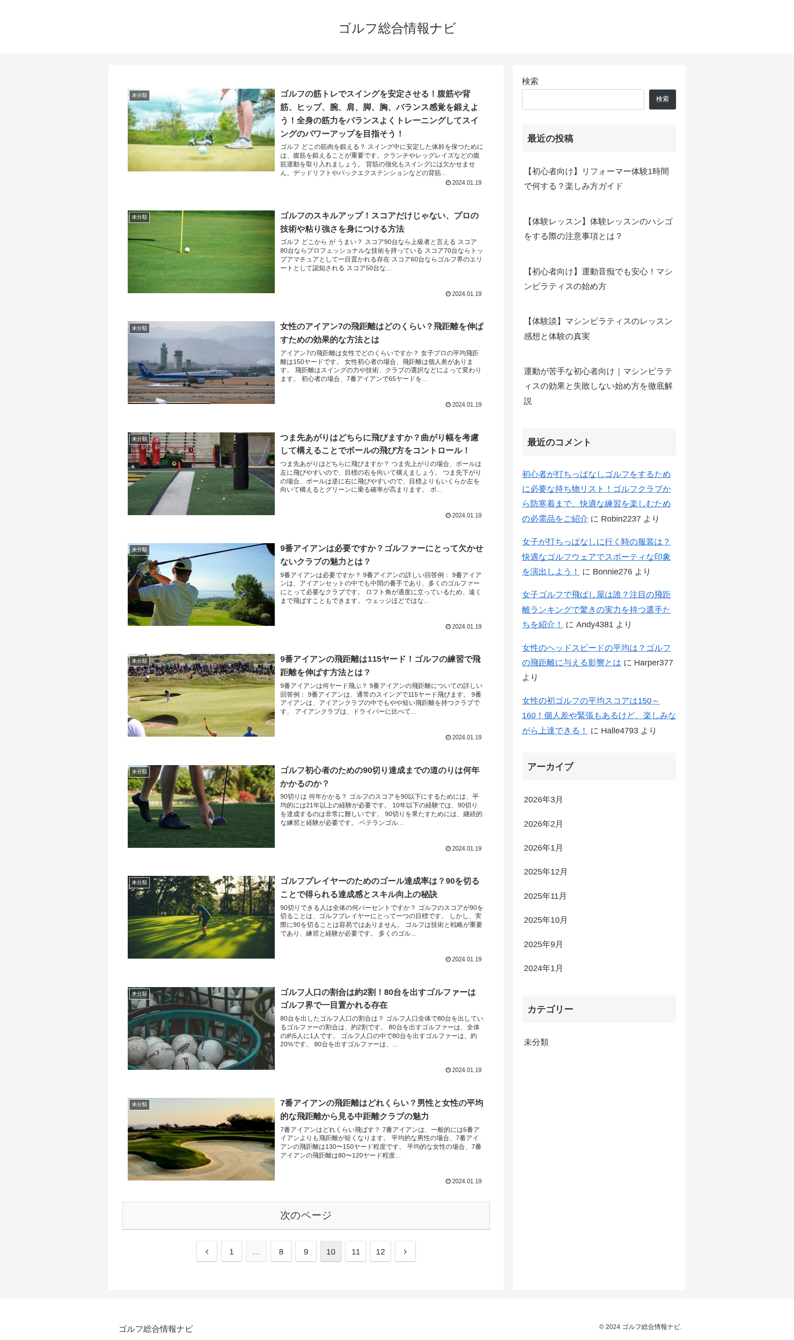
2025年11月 (545, 896)
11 (356, 1251)
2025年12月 (546, 871)
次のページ (306, 1215)
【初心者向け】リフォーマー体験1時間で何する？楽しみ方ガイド (596, 179)
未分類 (536, 1042)
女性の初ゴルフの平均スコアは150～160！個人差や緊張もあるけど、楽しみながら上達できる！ (599, 715)
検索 (530, 81)
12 (380, 1251)
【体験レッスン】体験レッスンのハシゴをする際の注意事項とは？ (598, 229)
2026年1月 (543, 847)
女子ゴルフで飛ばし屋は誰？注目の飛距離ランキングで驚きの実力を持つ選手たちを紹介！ (596, 609)
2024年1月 (543, 968)
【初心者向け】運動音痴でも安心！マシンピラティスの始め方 (598, 279)
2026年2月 (543, 824)
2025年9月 (543, 944)
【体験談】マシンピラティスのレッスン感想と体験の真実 (598, 329)
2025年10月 (546, 920)
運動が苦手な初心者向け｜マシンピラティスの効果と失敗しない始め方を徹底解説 (598, 386)
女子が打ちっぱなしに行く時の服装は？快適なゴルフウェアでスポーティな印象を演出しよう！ (596, 556)
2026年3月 (543, 799)
